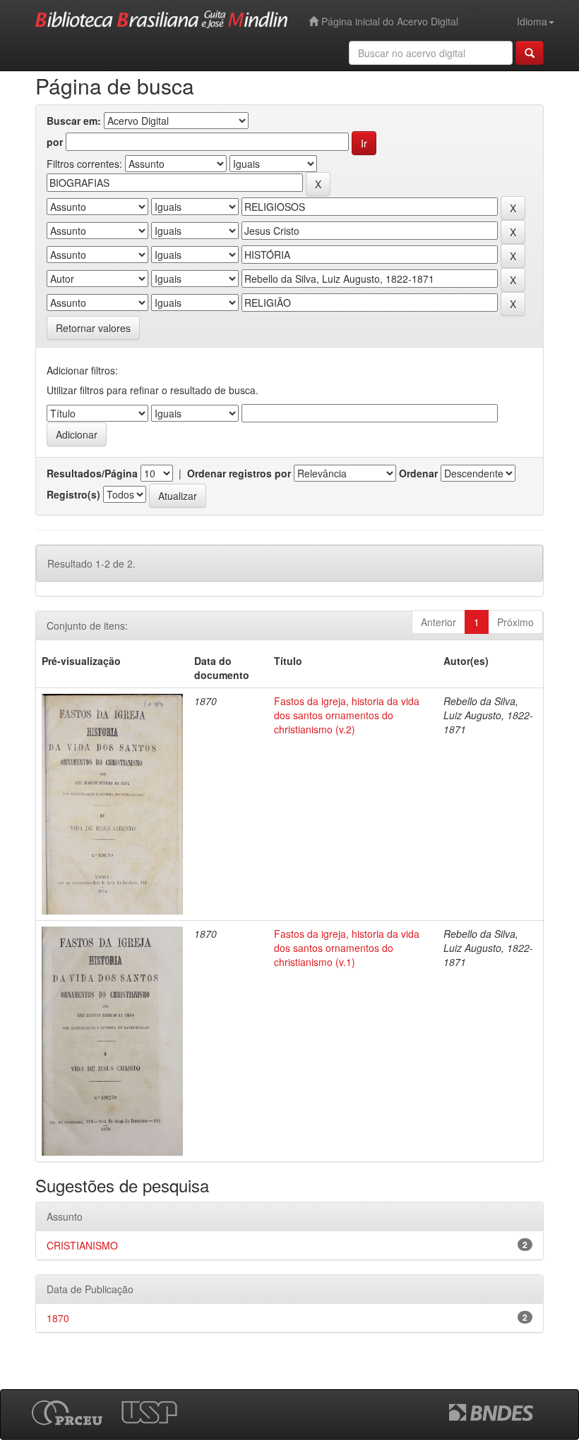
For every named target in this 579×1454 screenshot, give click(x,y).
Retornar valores (93, 328)
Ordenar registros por (239, 473)
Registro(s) (73, 494)
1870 (58, 1318)
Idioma (532, 21)
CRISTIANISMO (82, 1245)
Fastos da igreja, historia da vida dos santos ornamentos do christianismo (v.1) (346, 948)
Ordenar (418, 473)
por (55, 142)
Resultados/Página (92, 473)
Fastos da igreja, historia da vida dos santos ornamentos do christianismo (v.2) (346, 715)
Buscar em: (74, 121)
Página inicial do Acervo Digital (388, 21)
